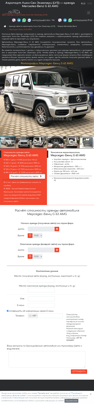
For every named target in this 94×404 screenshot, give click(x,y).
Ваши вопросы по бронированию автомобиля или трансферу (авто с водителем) (44, 347)
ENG (89, 4)
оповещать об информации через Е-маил (31, 311)
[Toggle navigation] (88, 12)
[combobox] (33, 316)
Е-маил (20, 305)
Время (21, 236)
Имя (22, 299)
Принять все (71, 401)
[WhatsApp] (24, 20)
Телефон (19, 316)
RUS (83, 4)
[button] (24, 142)
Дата (21, 229)
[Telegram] (19, 20)
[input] (41, 229)
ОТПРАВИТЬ (79, 371)
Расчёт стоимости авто (25, 176)
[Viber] (14, 20)
